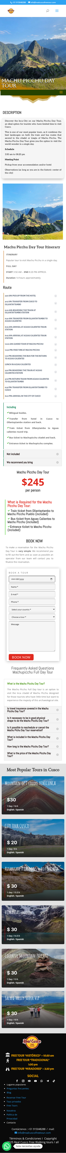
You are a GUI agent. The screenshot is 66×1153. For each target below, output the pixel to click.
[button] (6, 1146)
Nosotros (11, 1110)
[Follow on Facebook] (17, 1080)
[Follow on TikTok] (53, 1080)
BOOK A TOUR (18, 572)
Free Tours (12, 1105)
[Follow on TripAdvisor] (29, 1080)
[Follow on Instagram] (23, 1080)
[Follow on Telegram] (47, 1080)
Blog (9, 1092)
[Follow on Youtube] (35, 1080)
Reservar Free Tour (16, 1097)
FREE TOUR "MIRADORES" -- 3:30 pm (32, 1069)
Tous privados (14, 1101)
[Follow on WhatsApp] (41, 1080)
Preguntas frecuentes (18, 1088)
